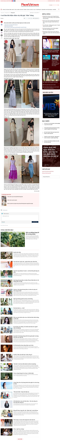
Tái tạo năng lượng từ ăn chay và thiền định (23, 373)
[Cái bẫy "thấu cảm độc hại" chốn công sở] (6, 357)
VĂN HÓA (28, 9)
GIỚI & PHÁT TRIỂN (8, 9)
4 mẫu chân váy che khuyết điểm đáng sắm (11, 24)
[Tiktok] (14, 0)
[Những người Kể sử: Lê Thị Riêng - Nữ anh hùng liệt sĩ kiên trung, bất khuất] (51, 44)
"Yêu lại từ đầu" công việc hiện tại (21, 391)
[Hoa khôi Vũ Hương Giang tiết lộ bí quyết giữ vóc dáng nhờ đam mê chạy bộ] (6, 339)
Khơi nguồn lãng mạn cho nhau (50, 84)
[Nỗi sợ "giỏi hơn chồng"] (6, 432)
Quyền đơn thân (17, 252)
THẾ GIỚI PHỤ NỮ (38, 9)
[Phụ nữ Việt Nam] (30, 5)
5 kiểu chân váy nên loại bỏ (12, 200)
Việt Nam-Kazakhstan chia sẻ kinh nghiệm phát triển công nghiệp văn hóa (50, 29)
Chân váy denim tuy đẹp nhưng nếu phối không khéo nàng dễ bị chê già (15, 27)
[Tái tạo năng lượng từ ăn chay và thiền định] (6, 376)
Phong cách (13, 12)
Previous (43, 106)
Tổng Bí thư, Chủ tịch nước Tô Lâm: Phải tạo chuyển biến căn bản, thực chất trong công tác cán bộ (51, 32)
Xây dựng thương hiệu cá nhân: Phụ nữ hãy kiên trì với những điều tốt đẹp (26, 280)
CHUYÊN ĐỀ (54, 9)
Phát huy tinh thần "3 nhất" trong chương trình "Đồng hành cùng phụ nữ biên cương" (55, 63)
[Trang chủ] (1, 9)
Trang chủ (2, 12)
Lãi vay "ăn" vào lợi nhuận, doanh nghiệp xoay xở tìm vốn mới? (52, 124)
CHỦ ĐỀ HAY (46, 169)
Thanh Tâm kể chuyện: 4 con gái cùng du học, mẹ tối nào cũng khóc (51, 87)
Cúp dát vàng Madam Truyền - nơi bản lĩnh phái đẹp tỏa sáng (26, 271)
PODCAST (46, 69)
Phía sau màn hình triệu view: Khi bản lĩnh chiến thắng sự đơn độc (26, 318)
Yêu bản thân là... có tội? (19, 308)
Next (59, 106)
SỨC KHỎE (21, 9)
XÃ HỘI (16, 9)
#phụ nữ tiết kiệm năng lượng (47, 171)
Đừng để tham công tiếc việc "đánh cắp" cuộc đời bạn (25, 410)
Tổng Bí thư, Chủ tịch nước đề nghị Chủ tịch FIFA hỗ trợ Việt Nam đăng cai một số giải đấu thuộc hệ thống (51, 17)
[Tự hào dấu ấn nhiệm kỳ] (46, 57)
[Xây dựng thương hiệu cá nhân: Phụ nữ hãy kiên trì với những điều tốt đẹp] (6, 283)
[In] (2, 35)
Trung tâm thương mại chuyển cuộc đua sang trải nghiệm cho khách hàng (51, 128)
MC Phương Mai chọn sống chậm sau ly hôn (23, 345)
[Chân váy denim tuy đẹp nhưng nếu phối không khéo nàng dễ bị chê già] (4, 204)
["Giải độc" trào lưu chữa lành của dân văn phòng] (6, 367)
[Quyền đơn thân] (6, 255)
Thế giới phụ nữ (7, 12)
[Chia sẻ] (2, 33)
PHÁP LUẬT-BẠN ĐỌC (49, 9)
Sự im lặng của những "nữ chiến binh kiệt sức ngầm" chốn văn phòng (25, 327)
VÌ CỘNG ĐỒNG (43, 9)
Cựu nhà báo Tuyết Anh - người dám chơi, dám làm (25, 261)
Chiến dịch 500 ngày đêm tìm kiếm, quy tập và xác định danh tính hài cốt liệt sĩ (50, 151)
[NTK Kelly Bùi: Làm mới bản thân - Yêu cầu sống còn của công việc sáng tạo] (6, 404)
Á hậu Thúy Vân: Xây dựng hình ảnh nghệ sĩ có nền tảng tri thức (26, 383)
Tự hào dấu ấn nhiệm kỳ (45, 61)
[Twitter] (2, 30)
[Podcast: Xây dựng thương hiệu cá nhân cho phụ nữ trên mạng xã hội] (6, 292)
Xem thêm (20, 439)
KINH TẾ (13, 9)
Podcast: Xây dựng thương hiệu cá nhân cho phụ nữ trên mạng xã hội (25, 290)
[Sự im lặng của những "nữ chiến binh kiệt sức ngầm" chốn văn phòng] (6, 329)
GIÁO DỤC (31, 9)
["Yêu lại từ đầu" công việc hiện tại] (6, 394)
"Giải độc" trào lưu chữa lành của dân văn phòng (24, 364)
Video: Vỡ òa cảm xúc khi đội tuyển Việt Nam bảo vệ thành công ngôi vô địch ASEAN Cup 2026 (51, 21)
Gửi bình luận (35, 221)
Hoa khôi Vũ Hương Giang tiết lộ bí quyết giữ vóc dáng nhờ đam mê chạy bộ (26, 336)
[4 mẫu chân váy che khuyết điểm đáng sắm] (4, 197)
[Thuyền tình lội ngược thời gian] (51, 76)
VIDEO (45, 37)
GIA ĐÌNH (18, 9)
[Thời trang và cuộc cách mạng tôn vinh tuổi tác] (6, 422)
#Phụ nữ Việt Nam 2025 (46, 173)
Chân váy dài (5, 210)
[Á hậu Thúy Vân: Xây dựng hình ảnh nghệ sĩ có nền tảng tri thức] (6, 385)
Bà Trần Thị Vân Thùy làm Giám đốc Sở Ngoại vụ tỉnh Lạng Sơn (51, 133)
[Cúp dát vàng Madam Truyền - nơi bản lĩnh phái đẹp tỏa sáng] (6, 274)
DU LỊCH (34, 9)
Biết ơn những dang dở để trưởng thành (32, 233)
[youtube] (12, 0)
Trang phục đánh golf (46, 176)
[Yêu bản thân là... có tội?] (6, 311)
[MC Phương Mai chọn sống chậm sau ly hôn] (6, 348)
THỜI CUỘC (4, 9)
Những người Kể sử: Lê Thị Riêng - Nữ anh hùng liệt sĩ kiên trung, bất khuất (51, 52)
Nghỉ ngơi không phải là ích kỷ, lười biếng (23, 298)
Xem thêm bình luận (4, 225)
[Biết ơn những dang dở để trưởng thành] (13, 239)
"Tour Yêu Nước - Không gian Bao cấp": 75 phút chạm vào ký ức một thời (51, 26)
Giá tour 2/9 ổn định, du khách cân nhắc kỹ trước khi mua (51, 141)
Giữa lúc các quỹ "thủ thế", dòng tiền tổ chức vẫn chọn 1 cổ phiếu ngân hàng (51, 137)
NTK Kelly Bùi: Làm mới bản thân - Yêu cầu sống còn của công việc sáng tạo (25, 401)
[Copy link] (2, 38)
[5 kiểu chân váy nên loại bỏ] (4, 200)
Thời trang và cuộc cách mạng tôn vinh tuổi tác (24, 419)
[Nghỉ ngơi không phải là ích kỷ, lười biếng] (6, 301)
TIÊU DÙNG (25, 9)
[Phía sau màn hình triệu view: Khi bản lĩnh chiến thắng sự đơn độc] (6, 320)
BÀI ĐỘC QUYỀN (48, 92)
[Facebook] (13, 0)
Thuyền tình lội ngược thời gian (51, 82)
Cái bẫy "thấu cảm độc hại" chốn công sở (22, 354)
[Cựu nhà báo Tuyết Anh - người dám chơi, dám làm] (6, 264)
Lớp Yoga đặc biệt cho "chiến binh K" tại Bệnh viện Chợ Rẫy (51, 115)
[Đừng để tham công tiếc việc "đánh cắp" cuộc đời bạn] (6, 413)
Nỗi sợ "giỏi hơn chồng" (18, 429)
